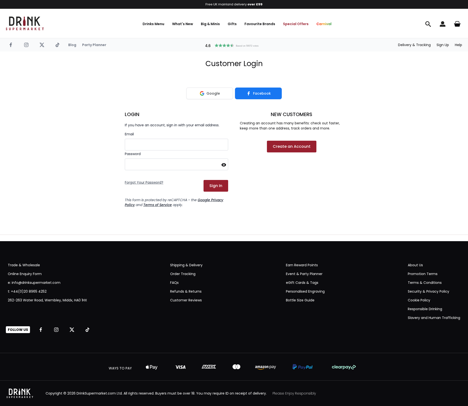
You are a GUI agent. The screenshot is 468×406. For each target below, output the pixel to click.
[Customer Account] (443, 24)
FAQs (174, 282)
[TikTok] (57, 45)
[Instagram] (26, 45)
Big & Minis (210, 23)
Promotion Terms (423, 273)
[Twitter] (42, 45)
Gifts (232, 23)
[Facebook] (11, 45)
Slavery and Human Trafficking (434, 317)
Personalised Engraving (305, 291)
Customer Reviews (186, 300)
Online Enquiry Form (25, 273)
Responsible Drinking (425, 309)
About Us (415, 265)
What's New (182, 23)
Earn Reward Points (302, 265)
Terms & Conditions (425, 282)
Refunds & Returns (186, 291)
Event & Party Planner (304, 273)
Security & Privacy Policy (428, 291)
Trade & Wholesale (24, 265)
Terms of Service (157, 204)
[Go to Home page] (25, 23)
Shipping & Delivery (186, 265)
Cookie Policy (419, 300)
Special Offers (296, 23)
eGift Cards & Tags (302, 282)
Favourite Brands (259, 23)
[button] (234, 45)
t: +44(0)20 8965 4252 (27, 291)
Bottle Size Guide (300, 300)
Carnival (324, 23)
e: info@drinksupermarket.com (34, 282)
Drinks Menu (153, 23)
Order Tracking (182, 273)
